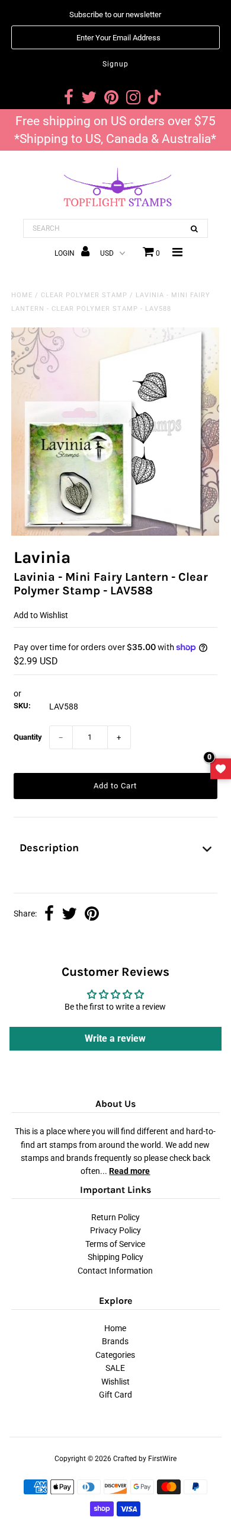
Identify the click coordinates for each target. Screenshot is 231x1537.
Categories (115, 1355)
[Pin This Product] (92, 914)
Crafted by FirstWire (145, 1459)
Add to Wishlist (41, 615)
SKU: (22, 705)
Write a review (115, 1038)
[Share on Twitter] (69, 914)
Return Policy (115, 1217)
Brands (115, 1341)
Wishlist (115, 1381)
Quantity (28, 737)
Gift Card (115, 1394)
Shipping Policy (115, 1257)
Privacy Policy (115, 1230)
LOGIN (65, 253)
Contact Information (115, 1270)
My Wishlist (220, 768)
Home (22, 295)
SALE (115, 1368)
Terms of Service (115, 1244)
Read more (129, 1171)
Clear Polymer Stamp (84, 295)
